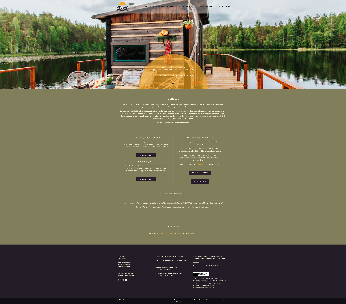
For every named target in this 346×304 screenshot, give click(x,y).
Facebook (160, 233)
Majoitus (186, 299)
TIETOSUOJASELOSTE (164, 260)
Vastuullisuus (212, 299)
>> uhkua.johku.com (162, 269)
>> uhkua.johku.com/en (164, 275)
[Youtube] (126, 280)
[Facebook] (119, 280)
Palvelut (180, 299)
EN (180, 301)
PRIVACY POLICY (182, 260)
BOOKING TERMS (176, 256)
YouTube (179, 233)
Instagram (169, 233)
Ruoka (191, 299)
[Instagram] (123, 280)
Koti (175, 299)
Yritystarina (221, 299)
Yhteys (176, 301)
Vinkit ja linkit (198, 299)
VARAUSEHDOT (161, 256)
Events (205, 299)
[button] (168, 226)
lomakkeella (202, 164)
